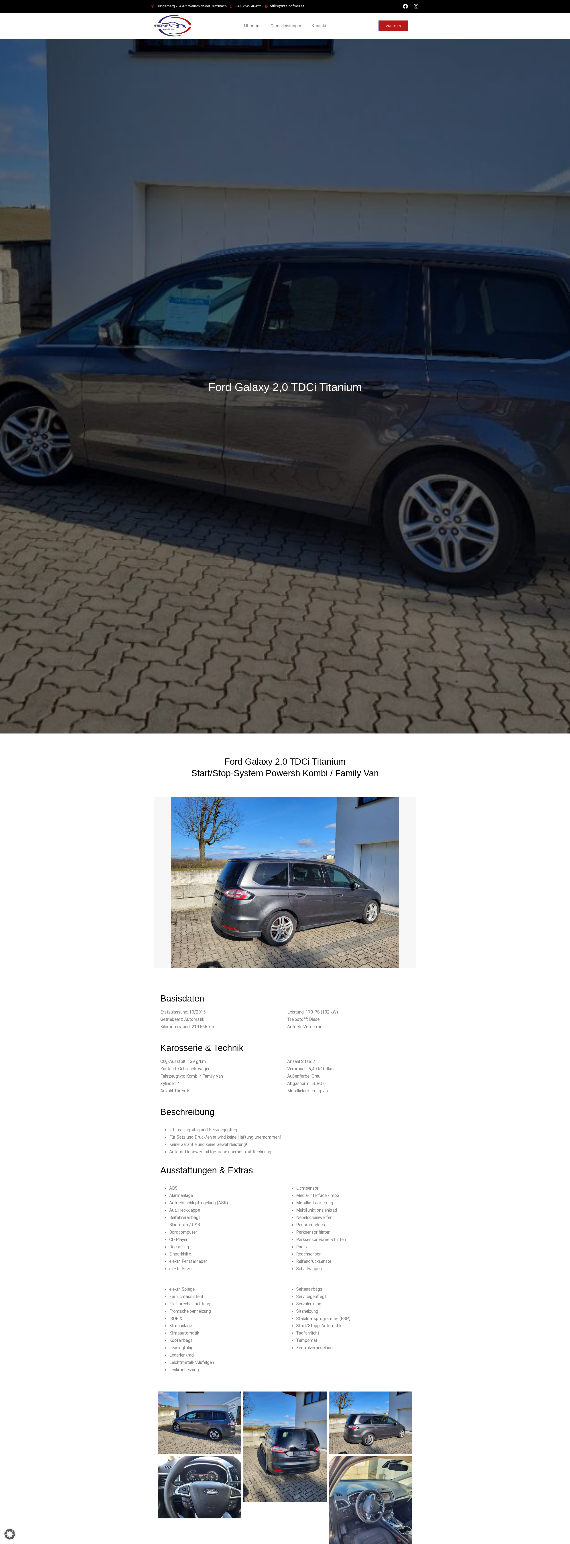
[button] (10, 1534)
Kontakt (318, 25)
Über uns (253, 25)
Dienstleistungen (287, 25)
